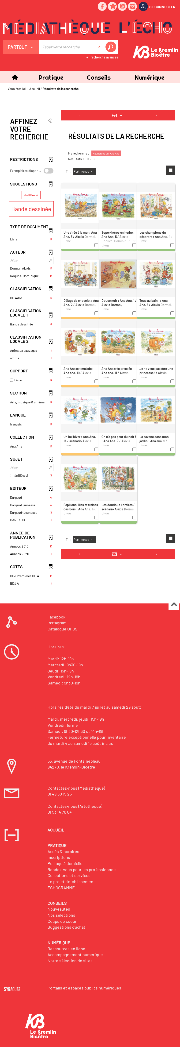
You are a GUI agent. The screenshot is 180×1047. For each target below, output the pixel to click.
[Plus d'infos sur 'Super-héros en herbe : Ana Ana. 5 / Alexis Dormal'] (118, 205)
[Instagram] (132, 7)
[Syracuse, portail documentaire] (87, 27)
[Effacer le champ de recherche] (99, 47)
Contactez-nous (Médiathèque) (76, 788)
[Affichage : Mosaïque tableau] (118, 115)
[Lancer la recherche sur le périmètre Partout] (111, 47)
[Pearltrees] (112, 7)
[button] (51, 77)
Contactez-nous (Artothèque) (75, 806)
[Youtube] (122, 7)
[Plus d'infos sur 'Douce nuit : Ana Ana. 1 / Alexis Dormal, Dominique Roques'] (118, 273)
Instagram (57, 622)
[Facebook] (102, 7)
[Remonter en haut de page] (174, 605)
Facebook (56, 616)
